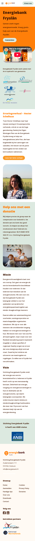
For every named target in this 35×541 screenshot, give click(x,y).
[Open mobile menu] (2, 3)
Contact (6, 501)
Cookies (22, 485)
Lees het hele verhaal (14, 158)
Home (5, 485)
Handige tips (8, 492)
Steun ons (28, 3)
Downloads (7, 498)
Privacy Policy (24, 488)
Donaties (22, 492)
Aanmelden (9, 40)
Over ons (6, 495)
